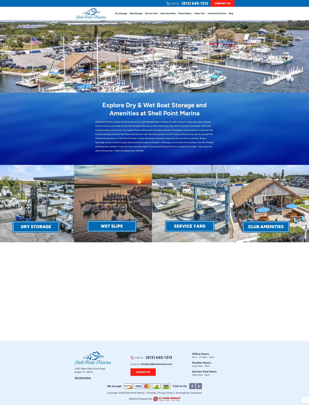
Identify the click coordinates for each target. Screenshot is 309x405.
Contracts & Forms (217, 13)
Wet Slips (112, 226)
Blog (231, 13)
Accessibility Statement (189, 392)
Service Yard (151, 13)
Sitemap (151, 392)
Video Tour (199, 13)
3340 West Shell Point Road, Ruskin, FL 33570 (90, 370)
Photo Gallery (184, 13)
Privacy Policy (166, 392)
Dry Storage (121, 13)
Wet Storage (136, 13)
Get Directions (83, 377)
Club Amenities (168, 13)
